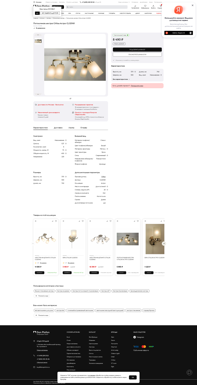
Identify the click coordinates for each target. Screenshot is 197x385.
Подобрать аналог (137, 50)
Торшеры (112, 13)
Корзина (161, 8)
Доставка (58, 128)
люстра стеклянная (133, 310)
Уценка (158, 13)
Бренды (114, 332)
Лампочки (148, 13)
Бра (70, 13)
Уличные (101, 13)
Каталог (92, 332)
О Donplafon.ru (73, 332)
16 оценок (71, 263)
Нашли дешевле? (119, 43)
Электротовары (125, 13)
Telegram (140, 337)
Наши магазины (123, 2)
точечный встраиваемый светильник (80, 310)
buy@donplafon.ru (43, 367)
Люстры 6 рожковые (120, 291)
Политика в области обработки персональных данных (49, 383)
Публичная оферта (141, 350)
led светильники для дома (44, 310)
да (37, 13)
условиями (91, 375)
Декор (137, 13)
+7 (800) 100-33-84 (43, 359)
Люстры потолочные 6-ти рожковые (85, 291)
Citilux (103, 177)
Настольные (89, 13)
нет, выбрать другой (50, 13)
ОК (133, 377)
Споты (78, 13)
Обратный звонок (42, 362)
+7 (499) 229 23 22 (88, 2)
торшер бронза (148, 310)
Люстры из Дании (63, 291)
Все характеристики (120, 79)
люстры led (60, 310)
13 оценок (43, 263)
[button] (164, 243)
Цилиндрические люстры (139, 291)
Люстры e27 (105, 291)
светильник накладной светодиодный (109, 310)
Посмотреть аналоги (137, 54)
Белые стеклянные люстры (44, 291)
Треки (62, 13)
